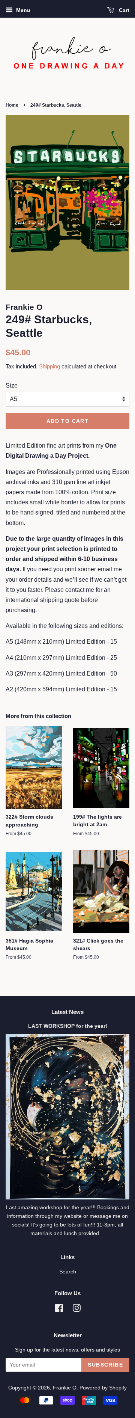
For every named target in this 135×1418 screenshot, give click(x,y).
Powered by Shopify (103, 1388)
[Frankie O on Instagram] (76, 1309)
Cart (123, 10)
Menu (22, 10)
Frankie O (64, 1388)
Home (12, 105)
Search (67, 1272)
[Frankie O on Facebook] (59, 1309)
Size (12, 385)
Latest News (67, 1012)
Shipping (49, 366)
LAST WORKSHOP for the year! (67, 1026)
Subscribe (105, 1365)
